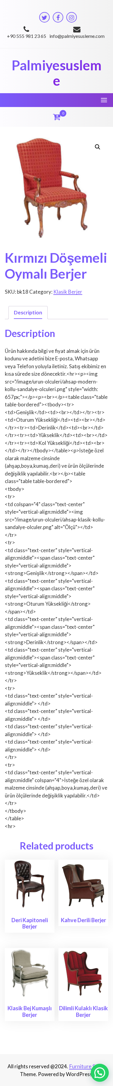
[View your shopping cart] (56, 117)
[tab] (28, 313)
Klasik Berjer (67, 292)
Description (28, 312)
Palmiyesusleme (57, 73)
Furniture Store (87, 1066)
